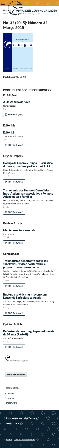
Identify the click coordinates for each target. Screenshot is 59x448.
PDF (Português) (15, 114)
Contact (18, 439)
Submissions (29, 439)
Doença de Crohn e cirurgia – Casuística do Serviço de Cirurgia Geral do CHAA (28, 164)
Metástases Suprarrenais (19, 230)
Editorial (8, 132)
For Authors (10, 398)
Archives (16, 10)
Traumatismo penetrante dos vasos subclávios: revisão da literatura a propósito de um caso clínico (25, 264)
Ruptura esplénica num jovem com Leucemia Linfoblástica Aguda (25, 296)
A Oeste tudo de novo (16, 102)
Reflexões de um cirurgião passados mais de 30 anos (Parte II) (28, 333)
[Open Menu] (3, 3)
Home (6, 10)
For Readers (10, 393)
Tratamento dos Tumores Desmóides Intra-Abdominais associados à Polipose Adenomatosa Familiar (28, 193)
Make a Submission (16, 374)
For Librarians (11, 403)
